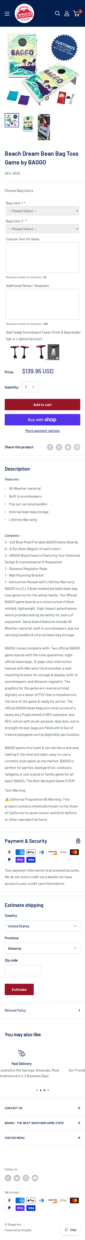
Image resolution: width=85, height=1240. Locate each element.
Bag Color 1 (14, 203)
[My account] (66, 13)
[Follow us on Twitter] (17, 1178)
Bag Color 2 (15, 221)
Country (11, 915)
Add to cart (42, 404)
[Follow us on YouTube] (35, 1178)
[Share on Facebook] (50, 446)
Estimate (19, 989)
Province (12, 938)
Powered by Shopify (18, 1230)
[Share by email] (77, 446)
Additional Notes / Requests (27, 285)
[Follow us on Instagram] (26, 1178)
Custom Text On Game (22, 239)
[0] (76, 13)
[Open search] (57, 13)
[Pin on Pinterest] (59, 446)
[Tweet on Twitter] (68, 446)
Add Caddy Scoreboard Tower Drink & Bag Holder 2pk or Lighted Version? (43, 335)
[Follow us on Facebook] (8, 1178)
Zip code (11, 960)
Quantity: (12, 387)
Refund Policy (15, 1010)
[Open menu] (7, 14)
